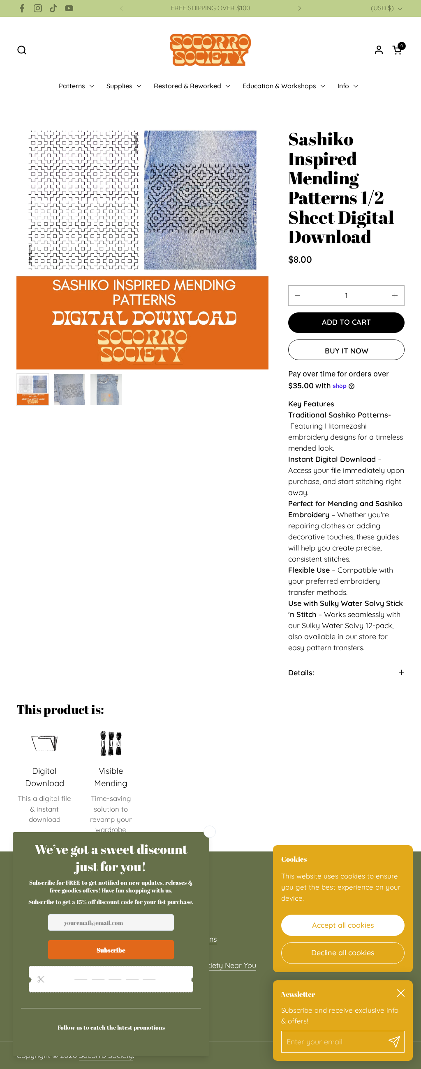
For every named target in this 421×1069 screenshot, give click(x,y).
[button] (21, 50)
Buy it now (346, 351)
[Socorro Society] (210, 49)
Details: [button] (301, 672)
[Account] (379, 50)
